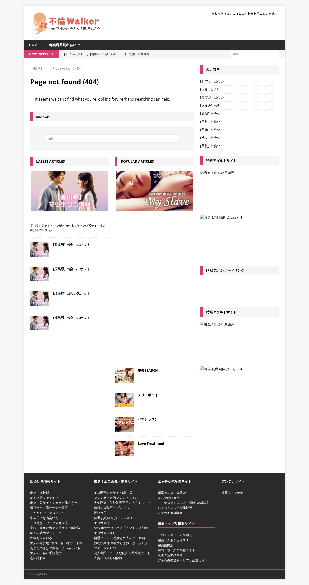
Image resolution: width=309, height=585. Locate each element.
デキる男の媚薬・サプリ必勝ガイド (183, 560)
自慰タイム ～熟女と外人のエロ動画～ (121, 538)
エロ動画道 (102, 523)
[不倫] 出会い (210, 129)
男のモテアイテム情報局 (175, 535)
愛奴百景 (100, 513)
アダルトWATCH (105, 548)
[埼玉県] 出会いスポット (71, 293)
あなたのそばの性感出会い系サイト (55, 548)
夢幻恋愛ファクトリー (46, 498)
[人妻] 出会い (210, 89)
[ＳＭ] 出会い (210, 113)
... (55, 230)
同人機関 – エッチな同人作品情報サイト (122, 553)
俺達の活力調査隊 (170, 555)
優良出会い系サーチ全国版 (49, 508)
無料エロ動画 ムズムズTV (112, 508)
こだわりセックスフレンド (49, 513)
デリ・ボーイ (148, 394)
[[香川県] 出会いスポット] (69, 191)
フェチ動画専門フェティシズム (116, 498)
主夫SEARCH (148, 370)
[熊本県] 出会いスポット (71, 244)
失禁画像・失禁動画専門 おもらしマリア (122, 502)
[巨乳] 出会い (210, 121)
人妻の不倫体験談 (170, 513)
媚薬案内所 (165, 545)
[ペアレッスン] (124, 424)
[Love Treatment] (124, 448)
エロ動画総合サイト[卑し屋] (113, 493)
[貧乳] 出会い (210, 146)
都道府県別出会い (62, 45)
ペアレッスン (148, 419)
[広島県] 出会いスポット (71, 269)
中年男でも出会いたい (46, 518)
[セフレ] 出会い (212, 81)
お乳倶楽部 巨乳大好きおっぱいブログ (121, 543)
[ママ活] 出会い (212, 97)
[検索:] (255, 54)
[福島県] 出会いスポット (71, 317)
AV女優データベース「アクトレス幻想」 (122, 528)
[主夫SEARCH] (124, 375)
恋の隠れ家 (38, 558)
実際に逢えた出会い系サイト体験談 (55, 528)
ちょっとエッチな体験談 (175, 508)
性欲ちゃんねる (41, 538)
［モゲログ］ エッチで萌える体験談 (183, 502)
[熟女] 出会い (210, 137)
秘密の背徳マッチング (46, 533)
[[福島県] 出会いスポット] (39, 323)
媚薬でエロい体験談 (172, 493)
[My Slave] (154, 191)
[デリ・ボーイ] (124, 400)
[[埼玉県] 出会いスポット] (39, 298)
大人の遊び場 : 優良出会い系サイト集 (56, 543)
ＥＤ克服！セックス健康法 (49, 523)
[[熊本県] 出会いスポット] (39, 249)
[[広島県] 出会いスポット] (39, 274)
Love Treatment (151, 443)
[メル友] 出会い (212, 105)
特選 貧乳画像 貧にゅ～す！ (113, 518)
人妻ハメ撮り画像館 (108, 558)
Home (34, 45)
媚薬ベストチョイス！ (173, 540)
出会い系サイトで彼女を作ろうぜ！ (55, 502)
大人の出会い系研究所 (46, 553)
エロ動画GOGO (105, 533)
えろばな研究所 (169, 498)
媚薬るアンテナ (232, 493)
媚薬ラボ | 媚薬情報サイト (176, 550)
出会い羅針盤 (39, 493)
